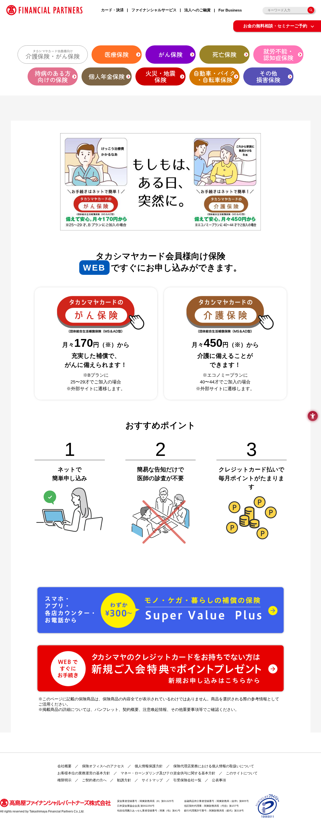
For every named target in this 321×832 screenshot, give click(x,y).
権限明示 (64, 780)
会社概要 (64, 766)
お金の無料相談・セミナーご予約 (275, 26)
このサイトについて (242, 773)
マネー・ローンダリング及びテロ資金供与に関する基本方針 (168, 773)
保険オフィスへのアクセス (103, 766)
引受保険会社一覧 (187, 780)
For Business (230, 10)
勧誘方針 (124, 780)
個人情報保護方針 (149, 766)
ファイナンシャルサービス (154, 10)
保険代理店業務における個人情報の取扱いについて (213, 766)
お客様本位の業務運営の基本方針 (83, 773)
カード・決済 (112, 10)
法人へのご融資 (197, 10)
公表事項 (219, 780)
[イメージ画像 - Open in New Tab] (267, 805)
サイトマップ (152, 780)
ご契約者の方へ (94, 780)
